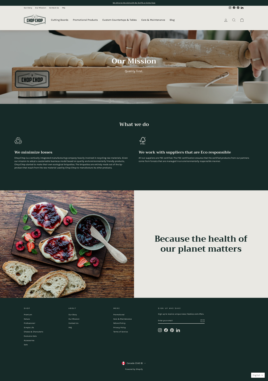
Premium (28, 315)
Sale (26, 345)
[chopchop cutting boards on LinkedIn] (178, 330)
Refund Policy (119, 323)
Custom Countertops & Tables (119, 19)
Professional (29, 323)
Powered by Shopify (134, 369)
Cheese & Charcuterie (33, 332)
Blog (172, 19)
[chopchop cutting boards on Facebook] (166, 330)
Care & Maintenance (153, 19)
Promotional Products (85, 19)
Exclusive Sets (30, 336)
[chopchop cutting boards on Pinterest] (172, 330)
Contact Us (54, 8)
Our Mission (40, 8)
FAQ (63, 8)
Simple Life (29, 327)
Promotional (119, 315)
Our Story (28, 8)
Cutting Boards (59, 19)
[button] (258, 375)
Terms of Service (120, 332)
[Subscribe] (203, 321)
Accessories (29, 340)
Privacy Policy (119, 327)
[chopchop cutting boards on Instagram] (160, 330)
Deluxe (27, 319)
